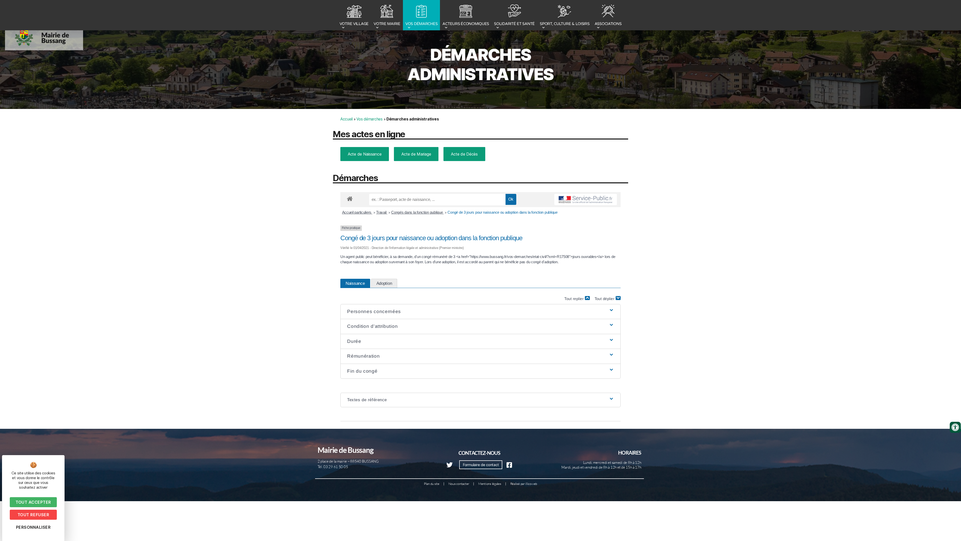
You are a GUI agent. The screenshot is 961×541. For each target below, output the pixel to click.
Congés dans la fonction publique (417, 212)
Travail (381, 212)
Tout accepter (33, 502)
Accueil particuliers (357, 212)
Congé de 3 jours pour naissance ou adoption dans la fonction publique (502, 212)
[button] (480, 311)
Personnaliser (33, 527)
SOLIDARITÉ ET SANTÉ (514, 24)
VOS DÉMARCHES (421, 24)
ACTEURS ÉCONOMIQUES (465, 24)
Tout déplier (605, 299)
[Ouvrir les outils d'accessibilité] (955, 427)
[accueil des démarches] (349, 198)
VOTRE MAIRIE (387, 24)
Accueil (346, 119)
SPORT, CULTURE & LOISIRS (565, 24)
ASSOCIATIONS (608, 24)
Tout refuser (33, 514)
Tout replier (574, 299)
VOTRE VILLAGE (354, 24)
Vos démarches (369, 119)
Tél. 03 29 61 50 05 (333, 466)
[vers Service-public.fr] (585, 199)
